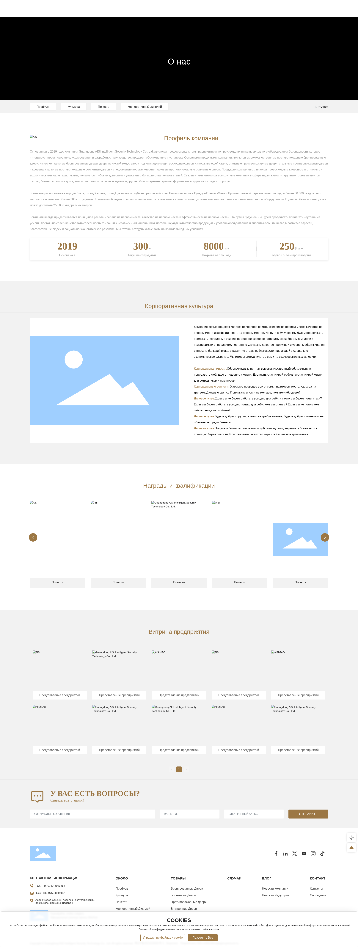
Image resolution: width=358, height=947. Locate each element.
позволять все (202, 937)
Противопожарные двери (189, 902)
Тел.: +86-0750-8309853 (50, 885)
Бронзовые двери (183, 895)
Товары (178, 878)
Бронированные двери (187, 888)
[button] (33, 537)
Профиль (43, 106)
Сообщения (318, 895)
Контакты (316, 888)
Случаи (234, 878)
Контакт (317, 878)
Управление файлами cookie (163, 937)
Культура (73, 106)
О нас (179, 61)
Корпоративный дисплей (145, 106)
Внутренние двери (184, 908)
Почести (103, 106)
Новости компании (275, 888)
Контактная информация (54, 878)
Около (122, 878)
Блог (266, 878)
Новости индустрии (275, 895)
